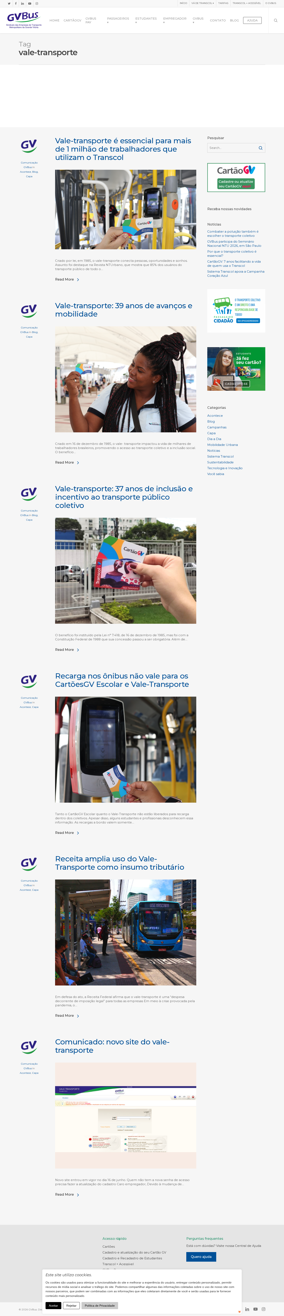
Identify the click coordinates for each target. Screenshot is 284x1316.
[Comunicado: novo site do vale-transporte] (125, 1176)
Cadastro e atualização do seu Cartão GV (134, 1252)
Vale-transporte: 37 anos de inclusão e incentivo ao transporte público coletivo (124, 497)
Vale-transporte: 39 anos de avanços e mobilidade (123, 309)
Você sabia (215, 474)
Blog (35, 171)
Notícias (213, 451)
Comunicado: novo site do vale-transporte (112, 1046)
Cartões (108, 1247)
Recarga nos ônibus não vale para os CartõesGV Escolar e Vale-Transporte (122, 680)
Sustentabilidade (220, 462)
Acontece (25, 171)
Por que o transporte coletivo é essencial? (232, 253)
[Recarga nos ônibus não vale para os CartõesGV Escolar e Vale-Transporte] (125, 810)
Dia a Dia (214, 439)
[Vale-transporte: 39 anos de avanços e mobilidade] (125, 440)
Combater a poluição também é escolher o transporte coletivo (233, 234)
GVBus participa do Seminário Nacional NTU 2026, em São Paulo (234, 243)
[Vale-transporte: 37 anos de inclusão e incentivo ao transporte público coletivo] (125, 631)
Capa (29, 176)
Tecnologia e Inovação (225, 468)
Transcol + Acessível (118, 1264)
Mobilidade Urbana (222, 445)
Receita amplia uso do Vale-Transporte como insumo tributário (119, 863)
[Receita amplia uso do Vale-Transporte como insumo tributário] (125, 993)
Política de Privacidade (100, 1305)
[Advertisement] (142, 96)
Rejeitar (71, 1305)
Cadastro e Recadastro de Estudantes (132, 1258)
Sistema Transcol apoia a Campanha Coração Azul (235, 273)
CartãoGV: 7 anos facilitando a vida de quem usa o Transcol (234, 263)
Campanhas (216, 427)
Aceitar (53, 1305)
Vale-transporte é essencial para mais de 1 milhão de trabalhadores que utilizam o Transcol (123, 149)
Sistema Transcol (220, 456)
